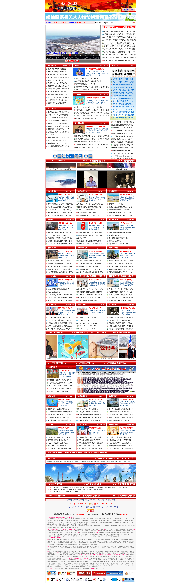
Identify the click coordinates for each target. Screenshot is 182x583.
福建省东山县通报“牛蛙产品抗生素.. (60, 385)
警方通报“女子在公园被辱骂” (57, 91)
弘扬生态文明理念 (115, 235)
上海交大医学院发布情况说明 (88, 412)
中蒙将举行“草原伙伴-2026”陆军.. (120, 320)
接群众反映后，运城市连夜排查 (122, 139)
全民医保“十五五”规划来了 (57, 103)
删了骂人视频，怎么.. (96, 194)
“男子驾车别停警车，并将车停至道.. (60, 238)
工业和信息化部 (99, 487)
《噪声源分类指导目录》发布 (57, 100)
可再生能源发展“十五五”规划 (57, 143)
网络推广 (133, 65)
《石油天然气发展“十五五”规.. (58, 117)
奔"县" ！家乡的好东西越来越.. (58, 115)
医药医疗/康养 (113, 424)
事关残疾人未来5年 (64, 399)
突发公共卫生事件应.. (127, 428)
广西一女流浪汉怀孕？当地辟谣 (122, 122)
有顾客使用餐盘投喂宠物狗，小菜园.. (60, 383)
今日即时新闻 (52, 65)
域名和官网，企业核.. (65, 194)
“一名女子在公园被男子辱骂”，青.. (59, 235)
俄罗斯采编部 (118, 461)
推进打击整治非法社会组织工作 (58, 137)
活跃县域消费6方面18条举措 (57, 120)
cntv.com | (83, 491)
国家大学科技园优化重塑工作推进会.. (90, 417)
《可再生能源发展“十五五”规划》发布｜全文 (119, 43)
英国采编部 (83, 461)
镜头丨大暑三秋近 (54, 292)
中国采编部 (49, 461)
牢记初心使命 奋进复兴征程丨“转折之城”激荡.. (77, 58)
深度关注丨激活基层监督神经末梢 (89, 241)
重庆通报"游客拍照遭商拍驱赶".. (123, 79)
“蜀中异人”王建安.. (95, 428)
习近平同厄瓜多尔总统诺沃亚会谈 (86, 78)
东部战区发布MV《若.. (127, 308)
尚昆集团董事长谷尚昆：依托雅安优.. (90, 263)
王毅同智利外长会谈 (65, 308)
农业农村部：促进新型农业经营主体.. (60, 448)
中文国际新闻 (52, 304)
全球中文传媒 (61, 5)
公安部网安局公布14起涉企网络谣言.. (60, 204)
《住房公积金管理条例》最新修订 (63, 359)
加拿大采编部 (126, 461)
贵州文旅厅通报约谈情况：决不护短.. (90, 292)
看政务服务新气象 (95, 280)
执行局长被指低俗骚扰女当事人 (123, 95)
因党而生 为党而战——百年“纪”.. (120, 210)
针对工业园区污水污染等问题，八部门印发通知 (120, 37)
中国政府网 (91, 487)
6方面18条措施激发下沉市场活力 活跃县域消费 (119, 34)
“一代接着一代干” (54, 135)
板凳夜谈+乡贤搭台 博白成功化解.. (89, 297)
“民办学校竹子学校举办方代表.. (122, 144)
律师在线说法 (82, 191)
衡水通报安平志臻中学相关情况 (123, 106)
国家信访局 (56, 489)
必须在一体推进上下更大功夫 (57, 83)
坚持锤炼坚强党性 (115, 241)
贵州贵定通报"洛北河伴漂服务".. (123, 104)
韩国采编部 (97, 461)
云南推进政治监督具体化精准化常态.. (90, 289)
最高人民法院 (75, 487)
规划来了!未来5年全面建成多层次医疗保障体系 (120, 31)
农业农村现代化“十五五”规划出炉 (59, 443)
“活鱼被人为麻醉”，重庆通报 (58, 391)
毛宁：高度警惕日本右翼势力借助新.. (60, 326)
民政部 (109, 487)
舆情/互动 (115, 65)
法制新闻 (78, 94)
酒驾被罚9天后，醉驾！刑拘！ (124, 359)
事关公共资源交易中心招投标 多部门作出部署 (119, 52)
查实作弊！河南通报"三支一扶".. (123, 101)
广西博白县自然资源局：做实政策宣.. (90, 295)
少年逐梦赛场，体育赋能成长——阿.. (90, 409)
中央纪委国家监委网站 (66, 487)
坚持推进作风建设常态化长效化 (119, 238)
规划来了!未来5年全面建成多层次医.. (121, 437)
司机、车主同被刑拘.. (65, 251)
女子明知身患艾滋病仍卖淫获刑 (58, 97)
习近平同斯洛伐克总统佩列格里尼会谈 (88, 81)
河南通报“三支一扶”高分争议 (122, 109)
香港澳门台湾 (113, 396)
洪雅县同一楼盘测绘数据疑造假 (122, 141)
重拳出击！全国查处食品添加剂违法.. (60, 380)
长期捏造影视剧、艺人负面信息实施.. (60, 269)
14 (95, 55)
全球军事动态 (113, 304)
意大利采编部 (110, 461)
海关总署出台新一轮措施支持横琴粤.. (121, 417)
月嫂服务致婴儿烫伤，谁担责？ (88, 212)
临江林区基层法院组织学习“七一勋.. (121, 272)
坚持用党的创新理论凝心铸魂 (118, 244)
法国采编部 (103, 461)
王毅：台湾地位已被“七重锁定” (119, 420)
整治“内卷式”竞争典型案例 (57, 69)
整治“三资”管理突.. (126, 280)
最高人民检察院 (84, 487)
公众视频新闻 (113, 191)
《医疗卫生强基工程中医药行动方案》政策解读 (120, 40)
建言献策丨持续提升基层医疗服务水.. (90, 244)
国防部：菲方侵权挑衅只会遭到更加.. (121, 329)
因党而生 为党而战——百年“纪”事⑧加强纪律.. (50, 58)
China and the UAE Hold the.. (87, 317)
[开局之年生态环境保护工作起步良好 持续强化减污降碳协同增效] (91, 18)
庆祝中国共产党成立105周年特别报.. (91, 446)
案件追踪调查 (52, 248)
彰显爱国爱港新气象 (126, 399)
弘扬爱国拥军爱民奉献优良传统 (58, 146)
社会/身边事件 (52, 276)
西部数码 (101, 489)
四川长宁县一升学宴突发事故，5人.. (121, 289)
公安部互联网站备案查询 (92, 489)
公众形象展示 (83, 424)
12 (90, 55)
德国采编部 (90, 461)
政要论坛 (78, 65)
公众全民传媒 (52, 191)
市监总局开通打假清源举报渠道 (122, 150)
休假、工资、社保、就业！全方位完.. (60, 300)
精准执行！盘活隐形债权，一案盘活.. (121, 269)
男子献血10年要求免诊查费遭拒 (122, 153)
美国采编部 (70, 461)
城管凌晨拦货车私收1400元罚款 (123, 82)
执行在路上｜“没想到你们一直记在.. (121, 263)
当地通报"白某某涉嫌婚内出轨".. (123, 98)
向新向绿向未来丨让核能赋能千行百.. (90, 272)
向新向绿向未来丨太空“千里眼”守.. (89, 261)
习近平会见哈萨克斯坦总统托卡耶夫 (87, 90)
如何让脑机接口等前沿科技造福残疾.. (60, 420)
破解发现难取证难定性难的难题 (58, 126)
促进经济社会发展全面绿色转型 (58, 129)
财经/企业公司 (82, 248)
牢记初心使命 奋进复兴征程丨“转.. (120, 212)
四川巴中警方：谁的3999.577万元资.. (121, 292)
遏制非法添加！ (67, 370)
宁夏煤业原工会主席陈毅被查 (57, 74)
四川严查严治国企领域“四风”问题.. (120, 300)
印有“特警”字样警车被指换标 (122, 87)
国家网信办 (119, 487)
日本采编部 (76, 461)
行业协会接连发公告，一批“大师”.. (89, 269)
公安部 (105, 487)
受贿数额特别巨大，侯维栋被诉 (58, 89)
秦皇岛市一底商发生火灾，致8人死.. (60, 232)
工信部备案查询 (81, 489)
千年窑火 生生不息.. (126, 223)
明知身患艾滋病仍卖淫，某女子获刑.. (60, 263)
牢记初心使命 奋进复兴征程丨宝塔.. (121, 207)
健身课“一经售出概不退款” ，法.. (89, 210)
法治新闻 (50, 219)
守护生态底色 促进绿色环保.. (87, 300)
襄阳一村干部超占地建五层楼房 (122, 156)
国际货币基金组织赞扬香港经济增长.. (121, 409)
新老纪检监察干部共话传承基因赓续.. (91, 443)
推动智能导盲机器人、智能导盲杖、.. (60, 417)
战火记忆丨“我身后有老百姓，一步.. (91, 448)
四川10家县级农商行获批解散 (88, 266)
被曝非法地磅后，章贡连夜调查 (122, 133)
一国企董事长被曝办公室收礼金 (122, 130)
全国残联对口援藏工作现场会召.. (59, 94)
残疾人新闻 (51, 396)
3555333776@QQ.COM (59, 22)
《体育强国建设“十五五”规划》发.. (89, 420)
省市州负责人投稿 (66, 65)
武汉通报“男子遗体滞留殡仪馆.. (123, 84)
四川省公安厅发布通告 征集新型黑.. (121, 295)
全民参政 (81, 219)
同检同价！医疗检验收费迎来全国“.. (121, 446)
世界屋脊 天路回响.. (126, 194)
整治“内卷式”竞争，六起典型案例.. (59, 261)
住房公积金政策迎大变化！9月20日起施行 (89, 107)
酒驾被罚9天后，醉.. (65, 223)
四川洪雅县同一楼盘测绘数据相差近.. (90, 235)
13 (93, 55)
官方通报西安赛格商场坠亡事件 (123, 93)
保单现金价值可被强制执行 (57, 80)
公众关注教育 (82, 396)
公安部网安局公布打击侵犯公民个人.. (60, 210)
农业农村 (50, 424)
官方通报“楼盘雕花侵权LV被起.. (123, 117)
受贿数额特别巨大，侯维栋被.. (96, 126)
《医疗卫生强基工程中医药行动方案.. (121, 448)
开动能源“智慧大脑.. (96, 251)
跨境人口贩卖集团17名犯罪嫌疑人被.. (60, 266)
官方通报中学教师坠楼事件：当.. (123, 147)
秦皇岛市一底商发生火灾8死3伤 (58, 86)
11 (88, 55)
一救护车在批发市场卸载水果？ (122, 124)
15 (98, 55)
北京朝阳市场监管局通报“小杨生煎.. (60, 388)
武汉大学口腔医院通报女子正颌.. (124, 112)
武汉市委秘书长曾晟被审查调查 (58, 77)
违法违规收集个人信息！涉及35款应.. (60, 212)
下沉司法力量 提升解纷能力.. (57, 72)
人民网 (62, 489)
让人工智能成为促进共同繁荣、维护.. (60, 215)
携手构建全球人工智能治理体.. (96, 69)
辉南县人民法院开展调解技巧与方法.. (121, 261)
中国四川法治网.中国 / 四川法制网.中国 (121, 276)
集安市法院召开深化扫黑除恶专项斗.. (121, 266)
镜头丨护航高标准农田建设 (57, 446)
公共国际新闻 (82, 304)
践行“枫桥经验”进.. (126, 251)
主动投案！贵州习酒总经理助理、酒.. (60, 295)
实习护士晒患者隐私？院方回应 (123, 90)
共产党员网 (56, 487)
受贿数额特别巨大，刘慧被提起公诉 (87, 141)
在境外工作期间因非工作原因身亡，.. (90, 207)
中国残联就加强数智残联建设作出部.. (60, 412)
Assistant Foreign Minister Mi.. (87, 326)
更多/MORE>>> (104, 65)
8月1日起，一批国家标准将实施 (85, 118)
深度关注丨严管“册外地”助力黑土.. (59, 440)
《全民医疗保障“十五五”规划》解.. (120, 443)
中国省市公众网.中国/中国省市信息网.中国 (91, 276)
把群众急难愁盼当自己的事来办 (58, 112)
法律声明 (80, 500)
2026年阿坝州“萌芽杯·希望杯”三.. (59, 289)
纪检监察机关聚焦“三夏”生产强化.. (59, 437)
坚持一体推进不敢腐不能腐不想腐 (119, 27)
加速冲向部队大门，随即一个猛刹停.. (121, 326)
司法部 (114, 487)
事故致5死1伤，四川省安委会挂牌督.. (121, 297)
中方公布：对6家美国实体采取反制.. (60, 320)
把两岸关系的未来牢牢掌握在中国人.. (121, 412)
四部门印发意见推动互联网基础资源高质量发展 (120, 57)
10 (85, 55)
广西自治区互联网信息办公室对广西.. (60, 207)
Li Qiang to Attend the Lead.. (87, 320)
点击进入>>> (81, 22)
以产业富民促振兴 (64, 428)
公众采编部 (75, 500)
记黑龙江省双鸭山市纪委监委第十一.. (91, 437)
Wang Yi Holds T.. (95, 308)
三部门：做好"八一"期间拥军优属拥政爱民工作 (120, 46)
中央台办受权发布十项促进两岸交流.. (121, 414)
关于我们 (69, 500)
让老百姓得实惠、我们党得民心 (58, 132)
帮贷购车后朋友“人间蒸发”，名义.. (89, 215)
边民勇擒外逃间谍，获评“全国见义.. (121, 323)
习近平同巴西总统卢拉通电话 (85, 84)
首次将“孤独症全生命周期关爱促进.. (60, 414)
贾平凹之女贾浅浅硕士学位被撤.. (123, 127)
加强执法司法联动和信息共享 (57, 123)
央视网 (70, 489)
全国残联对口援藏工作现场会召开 (59, 409)
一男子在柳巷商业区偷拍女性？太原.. (60, 244)
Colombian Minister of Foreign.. (87, 323)
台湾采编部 (63, 461)
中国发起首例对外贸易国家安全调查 (60, 323)
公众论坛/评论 (113, 219)
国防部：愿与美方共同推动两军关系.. (121, 317)
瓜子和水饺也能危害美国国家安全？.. (60, 317)
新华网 (66, 489)
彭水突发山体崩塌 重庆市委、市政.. (60, 297)
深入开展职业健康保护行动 (56, 140)
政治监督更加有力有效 (85, 238)
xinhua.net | (77, 491)
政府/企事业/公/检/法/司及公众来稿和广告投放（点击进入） (115, 458)
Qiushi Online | (57, 491)
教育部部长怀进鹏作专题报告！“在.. (90, 414)
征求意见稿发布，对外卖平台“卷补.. (90, 232)
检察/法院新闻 (113, 248)
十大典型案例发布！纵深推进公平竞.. (60, 272)
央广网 (74, 489)
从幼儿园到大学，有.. (96, 399)
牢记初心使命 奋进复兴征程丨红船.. (121, 215)
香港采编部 (56, 461)
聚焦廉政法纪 (79, 123)
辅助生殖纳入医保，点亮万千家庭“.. (121, 440)
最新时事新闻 (52, 108)
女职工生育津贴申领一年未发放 (122, 136)
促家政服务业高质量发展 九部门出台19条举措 (119, 49)
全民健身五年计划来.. (65, 280)
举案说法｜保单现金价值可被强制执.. (90, 204)
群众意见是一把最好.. (96, 223)
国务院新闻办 (126, 487)
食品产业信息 (52, 367)
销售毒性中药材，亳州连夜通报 (123, 115)
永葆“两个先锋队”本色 (116, 204)
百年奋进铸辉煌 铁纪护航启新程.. (90, 440)
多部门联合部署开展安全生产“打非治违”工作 (119, 60)
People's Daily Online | (68, 491)
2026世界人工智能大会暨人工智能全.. (60, 329)
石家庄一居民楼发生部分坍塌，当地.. (60, 241)
